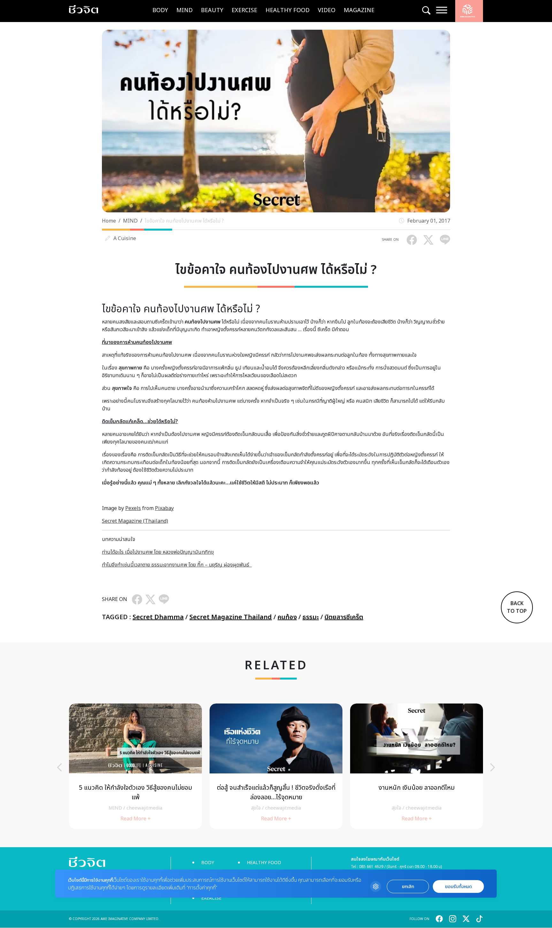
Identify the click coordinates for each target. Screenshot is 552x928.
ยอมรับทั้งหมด (458, 886)
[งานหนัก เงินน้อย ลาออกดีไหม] (416, 766)
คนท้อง (287, 617)
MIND (184, 10)
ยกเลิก (408, 886)
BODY (160, 10)
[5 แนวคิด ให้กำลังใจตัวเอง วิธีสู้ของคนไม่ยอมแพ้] (135, 766)
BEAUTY (212, 10)
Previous (59, 767)
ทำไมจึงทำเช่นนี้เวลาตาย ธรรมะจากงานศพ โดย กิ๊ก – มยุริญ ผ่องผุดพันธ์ (177, 565)
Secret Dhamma (158, 617)
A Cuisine (124, 238)
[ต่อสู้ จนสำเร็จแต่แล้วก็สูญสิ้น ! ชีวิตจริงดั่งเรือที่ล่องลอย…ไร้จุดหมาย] (276, 766)
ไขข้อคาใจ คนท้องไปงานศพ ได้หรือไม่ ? (184, 221)
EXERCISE (244, 10)
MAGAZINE (359, 10)
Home (109, 221)
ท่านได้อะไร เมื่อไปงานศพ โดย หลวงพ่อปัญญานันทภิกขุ (158, 552)
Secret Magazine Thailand (230, 617)
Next (492, 767)
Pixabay (164, 508)
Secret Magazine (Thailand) (135, 521)
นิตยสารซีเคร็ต (344, 617)
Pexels (133, 508)
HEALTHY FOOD (287, 10)
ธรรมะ (311, 617)
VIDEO (326, 10)
